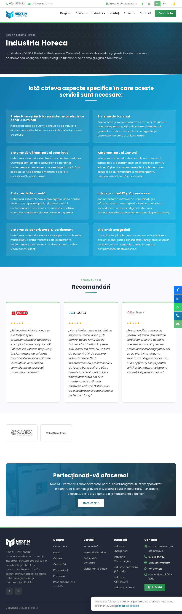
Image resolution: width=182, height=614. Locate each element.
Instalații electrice (95, 552)
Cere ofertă (165, 13)
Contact (145, 13)
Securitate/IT (92, 546)
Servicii (80, 13)
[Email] (178, 324)
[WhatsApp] (178, 307)
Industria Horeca (124, 587)
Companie (60, 546)
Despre (64, 13)
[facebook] (142, 3)
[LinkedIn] (178, 298)
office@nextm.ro (42, 3)
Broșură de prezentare (123, 3)
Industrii (97, 13)
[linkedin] (148, 3)
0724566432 (17, 3)
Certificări (59, 564)
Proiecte (129, 13)
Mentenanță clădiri (96, 568)
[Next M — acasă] (16, 15)
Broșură (157, 587)
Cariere (58, 558)
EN (164, 3)
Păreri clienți (60, 570)
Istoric (57, 552)
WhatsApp (155, 568)
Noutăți (114, 13)
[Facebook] (178, 290)
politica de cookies (127, 606)
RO (157, 3)
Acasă (9, 35)
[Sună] (178, 316)
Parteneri (59, 576)
